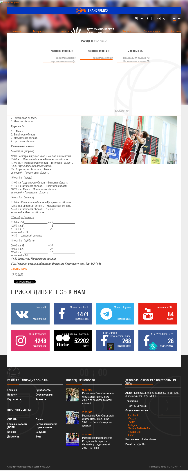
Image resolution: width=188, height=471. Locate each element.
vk (141, 18)
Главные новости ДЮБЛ (17, 425)
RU (174, 18)
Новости (12, 394)
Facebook (133, 415)
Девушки (41, 431)
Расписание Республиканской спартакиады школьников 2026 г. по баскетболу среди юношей (98, 398)
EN (179, 18)
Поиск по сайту (136, 18)
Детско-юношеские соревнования (46, 425)
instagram (164, 18)
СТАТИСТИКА (19, 268)
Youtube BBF (134, 431)
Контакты (41, 399)
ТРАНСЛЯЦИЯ (94, 10)
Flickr (131, 435)
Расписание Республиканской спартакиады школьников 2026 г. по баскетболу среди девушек (98, 420)
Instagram (133, 425)
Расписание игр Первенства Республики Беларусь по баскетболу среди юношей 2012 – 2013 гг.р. (97, 442)
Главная (12, 389)
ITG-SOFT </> (174, 466)
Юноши (11, 431)
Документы (13, 436)
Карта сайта (14, 399)
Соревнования (44, 394)
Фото (38, 436)
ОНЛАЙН (12, 419)
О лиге (39, 419)
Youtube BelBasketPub (139, 428)
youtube (158, 18)
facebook (147, 18)
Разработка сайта (157, 466)
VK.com (132, 418)
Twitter (131, 421)
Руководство (43, 389)
